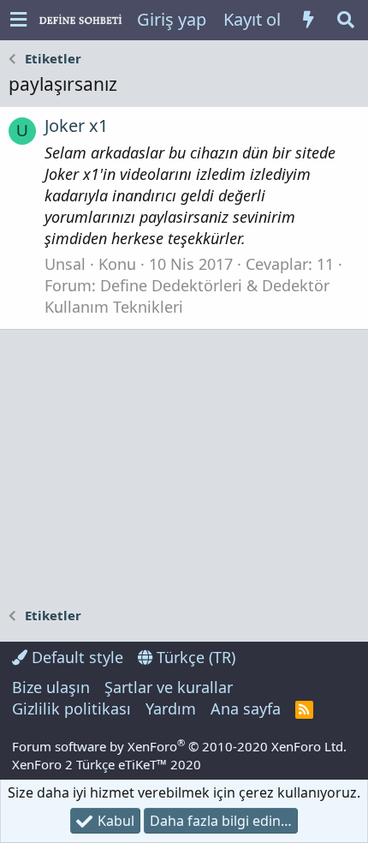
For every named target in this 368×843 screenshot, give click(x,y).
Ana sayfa (246, 708)
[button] (18, 20)
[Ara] (346, 20)
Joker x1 (76, 125)
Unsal (65, 264)
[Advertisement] (184, 466)
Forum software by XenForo (179, 746)
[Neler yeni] (308, 20)
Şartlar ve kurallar (168, 687)
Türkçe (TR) (193, 657)
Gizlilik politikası (71, 708)
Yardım (170, 708)
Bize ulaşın (51, 687)
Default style (75, 657)
